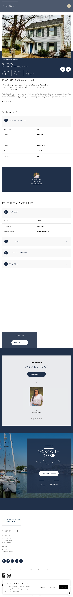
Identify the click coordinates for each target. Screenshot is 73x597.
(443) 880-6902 (37, 181)
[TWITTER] (12, 561)
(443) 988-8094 (7, 538)
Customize (52, 587)
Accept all (63, 587)
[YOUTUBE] (17, 561)
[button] (49, 473)
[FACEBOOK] (8, 561)
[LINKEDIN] (4, 561)
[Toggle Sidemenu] (69, 6)
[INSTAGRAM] (21, 561)
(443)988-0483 (7, 540)
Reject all (42, 587)
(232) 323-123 (54, 485)
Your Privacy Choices (36, 595)
